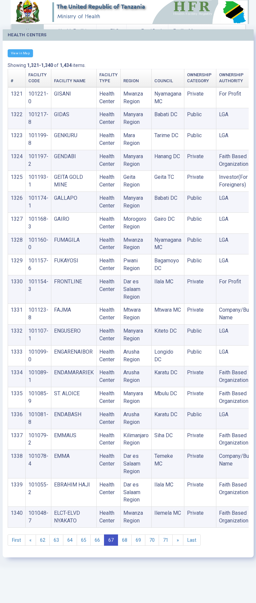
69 (138, 540)
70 (152, 540)
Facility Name (69, 80)
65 (83, 540)
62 (42, 540)
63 (56, 540)
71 (165, 540)
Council (163, 80)
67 (111, 540)
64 (70, 540)
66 (97, 540)
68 (124, 540)
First (16, 540)
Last (191, 540)
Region (131, 80)
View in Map (20, 53)
